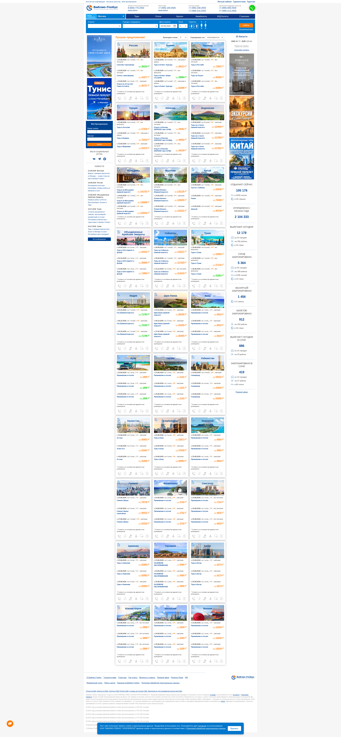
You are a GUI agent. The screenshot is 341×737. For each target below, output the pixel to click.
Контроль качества (113, 2)
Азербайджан (170, 421)
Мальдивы (133, 170)
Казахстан (133, 421)
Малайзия (170, 608)
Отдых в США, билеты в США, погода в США (102, 691)
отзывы (213, 695)
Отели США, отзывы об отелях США (133, 691)
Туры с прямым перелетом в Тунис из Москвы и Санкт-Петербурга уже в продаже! (98, 231)
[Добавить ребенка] (196, 26)
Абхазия (170, 108)
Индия (133, 296)
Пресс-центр (109, 683)
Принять (234, 728)
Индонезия (207, 108)
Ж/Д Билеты (222, 16)
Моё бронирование (129, 2)
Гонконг (133, 483)
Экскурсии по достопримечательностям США (165, 691)
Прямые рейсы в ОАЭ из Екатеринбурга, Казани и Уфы (97, 202)
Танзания (170, 546)
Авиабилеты (201, 16)
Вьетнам (170, 170)
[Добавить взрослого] (191, 26)
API (186, 677)
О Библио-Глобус (94, 677)
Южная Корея (133, 608)
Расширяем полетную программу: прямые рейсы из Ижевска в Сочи (99, 188)
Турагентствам (239, 2)
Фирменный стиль (94, 683)
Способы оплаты (241, 50)
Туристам (251, 2)
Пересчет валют (242, 46)
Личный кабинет (225, 2)
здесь (223, 701)
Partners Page (177, 677)
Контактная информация (95, 2)
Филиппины (170, 483)
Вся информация (99, 239)
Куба (133, 358)
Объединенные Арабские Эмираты (133, 233)
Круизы (179, 16)
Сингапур (207, 483)
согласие (202, 726)
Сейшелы (170, 233)
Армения (133, 546)
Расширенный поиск (246, 29)
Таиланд (208, 45)
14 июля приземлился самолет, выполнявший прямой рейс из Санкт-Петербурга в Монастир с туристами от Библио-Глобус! (99, 217)
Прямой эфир (242, 392)
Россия (133, 45)
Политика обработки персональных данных (160, 683)
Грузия (170, 358)
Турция (133, 108)
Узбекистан (207, 358)
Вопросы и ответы (147, 677)
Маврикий (208, 421)
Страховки (244, 16)
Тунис (207, 233)
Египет (170, 45)
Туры (136, 16)
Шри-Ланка (170, 296)
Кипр (208, 296)
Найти (246, 25)
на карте (236, 695)
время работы (132, 10)
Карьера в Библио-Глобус (128, 683)
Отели (158, 16)
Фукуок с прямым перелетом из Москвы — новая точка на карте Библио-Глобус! (98, 176)
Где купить (132, 677)
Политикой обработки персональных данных (206, 728)
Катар (207, 546)
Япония (207, 608)
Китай (207, 170)
